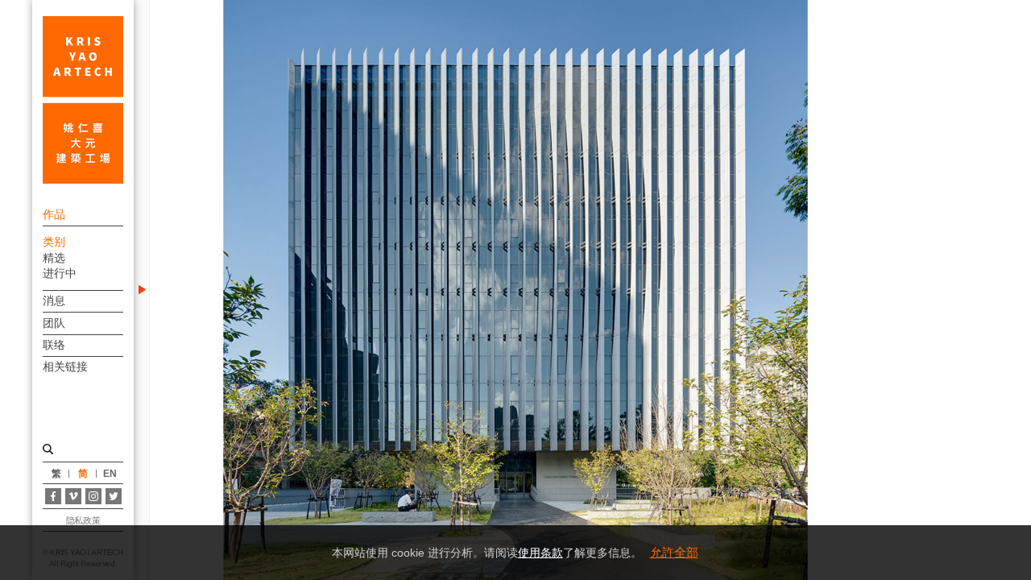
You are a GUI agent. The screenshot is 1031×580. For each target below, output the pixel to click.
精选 (54, 257)
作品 (54, 214)
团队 (54, 323)
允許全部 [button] (674, 552)
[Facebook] (53, 496)
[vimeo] (73, 496)
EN (110, 473)
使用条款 (540, 552)
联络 (54, 344)
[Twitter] (114, 496)
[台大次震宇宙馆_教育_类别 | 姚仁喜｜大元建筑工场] (83, 100)
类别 (54, 241)
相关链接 (65, 366)
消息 (54, 300)
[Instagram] (93, 496)
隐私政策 (83, 520)
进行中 (60, 273)
